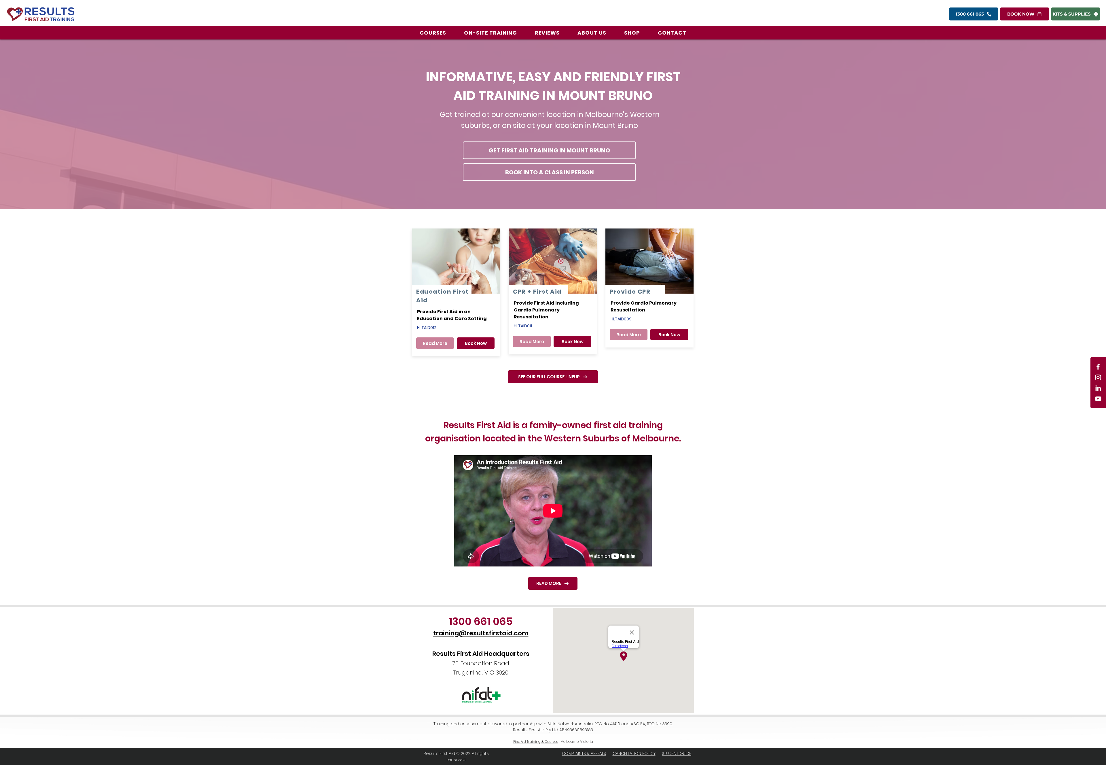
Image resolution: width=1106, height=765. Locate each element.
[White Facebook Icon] (1098, 367)
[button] (433, 32)
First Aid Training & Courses (535, 741)
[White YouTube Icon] (1098, 399)
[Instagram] (1098, 377)
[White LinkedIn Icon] (1098, 388)
